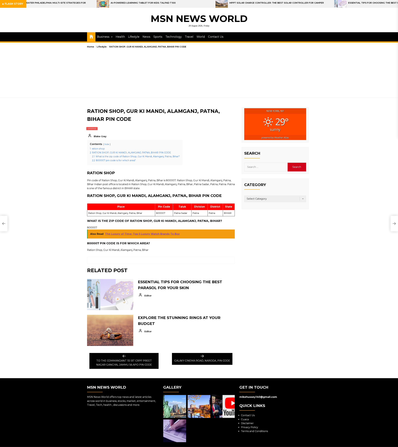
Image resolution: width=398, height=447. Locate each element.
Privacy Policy (249, 427)
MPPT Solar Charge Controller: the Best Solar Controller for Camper (232, 3)
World (201, 36)
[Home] (91, 36)
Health (120, 36)
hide (107, 144)
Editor (148, 295)
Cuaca (245, 419)
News (146, 36)
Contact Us (215, 36)
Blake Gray (100, 136)
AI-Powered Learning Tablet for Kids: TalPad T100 (98, 3)
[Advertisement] (199, 72)
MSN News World (199, 18)
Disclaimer (247, 423)
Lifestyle (133, 36)
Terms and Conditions (254, 431)
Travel (189, 36)
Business (103, 36)
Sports (157, 36)
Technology (173, 36)
